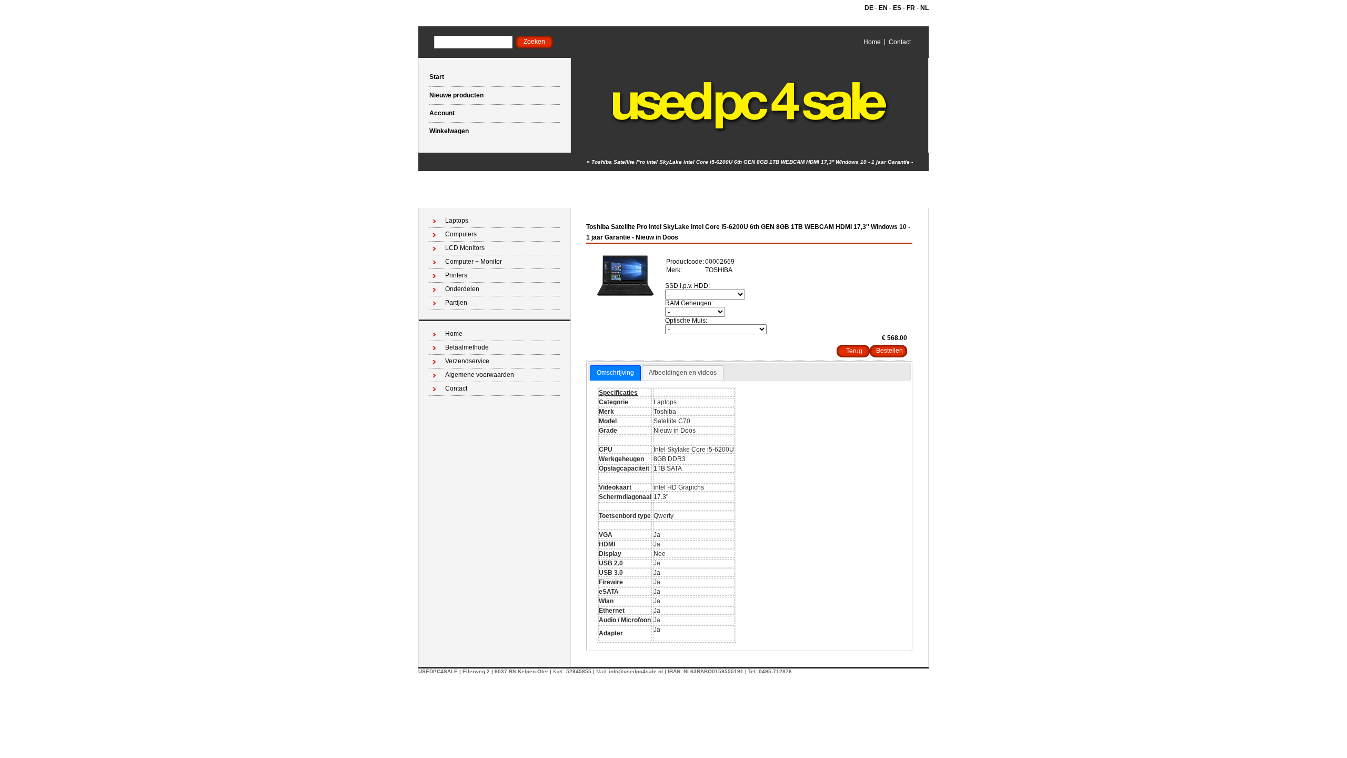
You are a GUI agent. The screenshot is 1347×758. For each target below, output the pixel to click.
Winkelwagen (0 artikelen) (882, 199)
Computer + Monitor (473, 261)
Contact (900, 42)
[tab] (615, 373)
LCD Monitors (465, 248)
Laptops (456, 220)
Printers (456, 275)
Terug (854, 351)
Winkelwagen (449, 131)
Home (872, 42)
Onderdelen (462, 289)
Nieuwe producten (456, 95)
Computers (461, 234)
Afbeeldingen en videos (683, 372)
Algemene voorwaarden (479, 374)
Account (442, 113)
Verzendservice (467, 361)
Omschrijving (615, 372)
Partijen (456, 302)
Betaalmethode (467, 347)
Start (436, 77)
